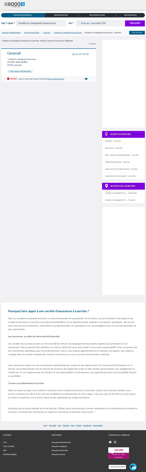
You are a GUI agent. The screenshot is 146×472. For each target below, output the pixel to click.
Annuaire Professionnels (23, 15)
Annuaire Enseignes (61, 15)
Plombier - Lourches (113, 141)
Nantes (79, 426)
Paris (45, 426)
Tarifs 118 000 (8, 446)
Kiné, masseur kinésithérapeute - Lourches (122, 155)
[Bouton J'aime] (86, 79)
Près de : (85, 23)
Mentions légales (10, 454)
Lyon (59, 426)
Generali (14, 54)
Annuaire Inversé (130, 15)
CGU (5, 442)
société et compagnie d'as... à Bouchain (121, 193)
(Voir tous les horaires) (55, 79)
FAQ (4, 450)
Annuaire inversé (58, 454)
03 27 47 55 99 (80, 54)
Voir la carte (137, 33)
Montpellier (98, 426)
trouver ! (135, 23)
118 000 (118, 450)
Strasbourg (87, 426)
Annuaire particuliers (60, 450)
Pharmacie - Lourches (113, 148)
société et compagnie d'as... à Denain (120, 200)
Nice (73, 426)
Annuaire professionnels (61, 442)
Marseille (52, 426)
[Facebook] (114, 442)
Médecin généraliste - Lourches (117, 162)
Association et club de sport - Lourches (120, 176)
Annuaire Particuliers (97, 15)
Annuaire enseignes (59, 446)
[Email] (110, 442)
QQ (8, 23)
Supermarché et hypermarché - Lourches (121, 169)
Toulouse (66, 426)
